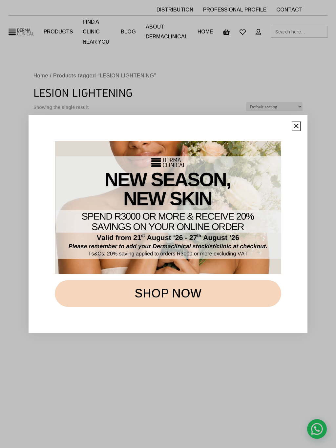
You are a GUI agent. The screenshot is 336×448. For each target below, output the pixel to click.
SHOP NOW (168, 293)
